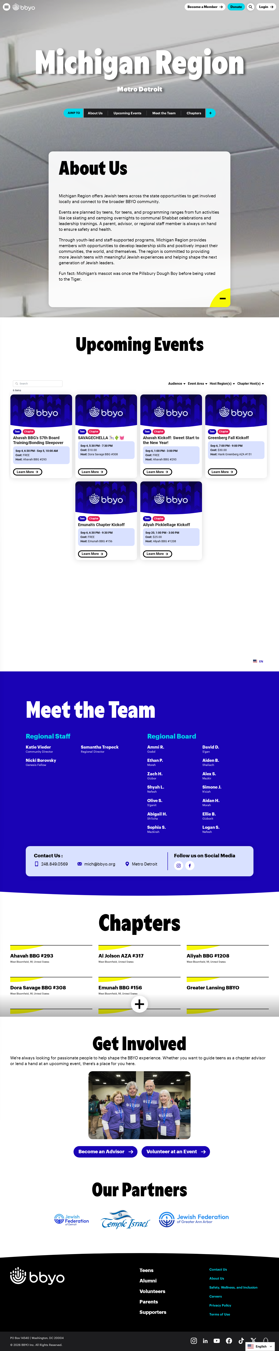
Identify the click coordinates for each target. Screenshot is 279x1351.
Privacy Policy (220, 1305)
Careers (215, 1296)
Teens (146, 1270)
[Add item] (211, 113)
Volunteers (152, 1291)
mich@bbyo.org (99, 863)
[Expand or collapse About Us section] (220, 298)
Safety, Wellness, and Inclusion (233, 1287)
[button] (6, 7)
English (261, 1346)
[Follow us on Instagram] (178, 865)
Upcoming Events (127, 113)
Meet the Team (164, 113)
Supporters (153, 1312)
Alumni (148, 1280)
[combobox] (260, 1346)
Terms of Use (219, 1314)
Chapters (194, 113)
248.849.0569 (54, 863)
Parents (149, 1301)
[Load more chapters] (139, 1004)
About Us (95, 113)
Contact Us (218, 1269)
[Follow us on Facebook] (189, 865)
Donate (236, 7)
